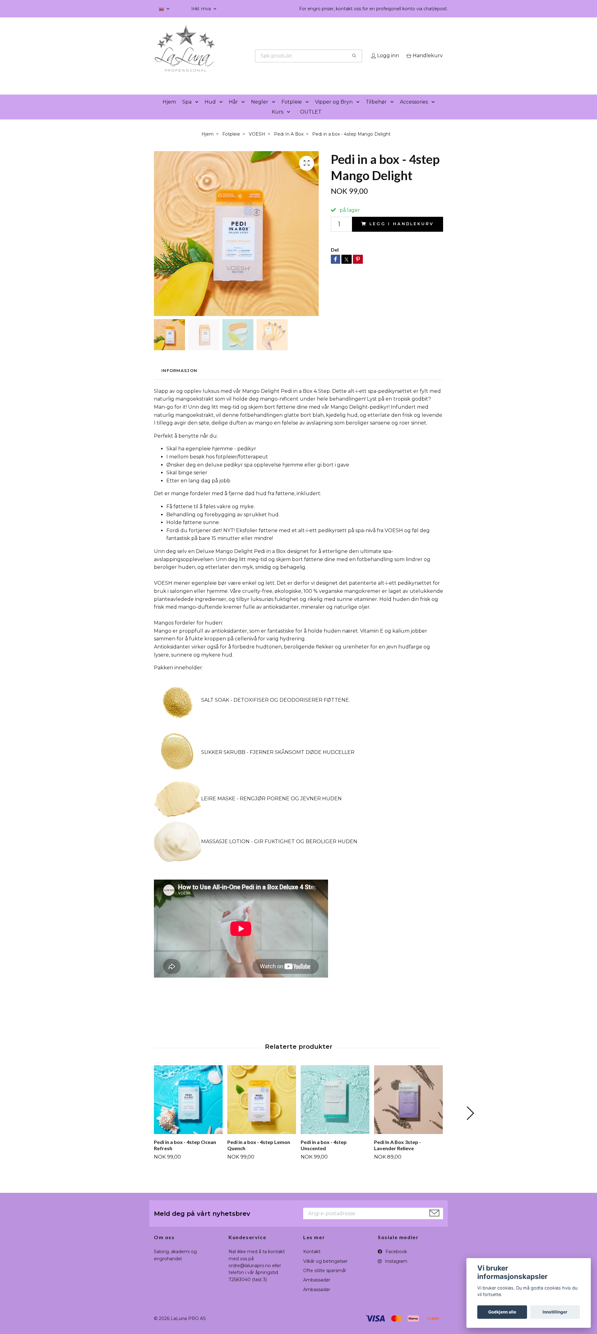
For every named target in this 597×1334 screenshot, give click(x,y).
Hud (210, 111)
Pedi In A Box (288, 143)
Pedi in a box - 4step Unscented (324, 1154)
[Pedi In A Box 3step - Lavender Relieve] (408, 1108)
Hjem (169, 111)
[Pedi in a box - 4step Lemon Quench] (261, 1108)
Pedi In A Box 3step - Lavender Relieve (397, 1154)
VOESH (257, 143)
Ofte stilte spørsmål (324, 1279)
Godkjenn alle (502, 1311)
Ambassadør (316, 1289)
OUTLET (311, 120)
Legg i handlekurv (401, 232)
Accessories (414, 111)
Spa (187, 111)
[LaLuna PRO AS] (226, 56)
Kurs (277, 120)
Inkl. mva (201, 9)
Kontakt (312, 1260)
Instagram (395, 1270)
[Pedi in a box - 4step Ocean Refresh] (188, 1108)
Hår (233, 111)
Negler (259, 111)
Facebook (395, 1260)
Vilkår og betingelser (325, 1270)
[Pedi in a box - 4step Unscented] (335, 1108)
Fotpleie (291, 111)
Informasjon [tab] (179, 379)
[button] (198, 111)
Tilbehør (376, 111)
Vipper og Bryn (334, 111)
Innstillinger (555, 1311)
